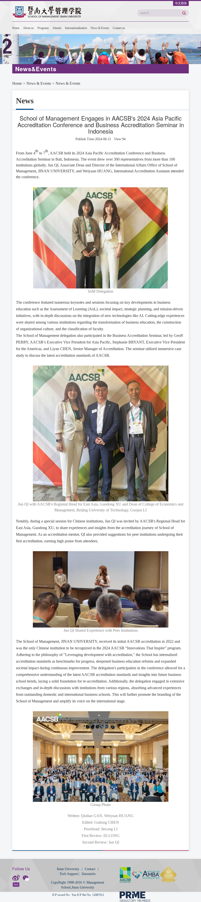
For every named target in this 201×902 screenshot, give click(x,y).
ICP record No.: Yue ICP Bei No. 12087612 (78, 895)
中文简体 (181, 3)
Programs (43, 28)
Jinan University (68, 869)
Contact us (119, 28)
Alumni (56, 28)
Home (15, 28)
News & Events (100, 28)
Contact (90, 869)
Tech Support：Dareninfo (78, 874)
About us (28, 28)
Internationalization (76, 28)
